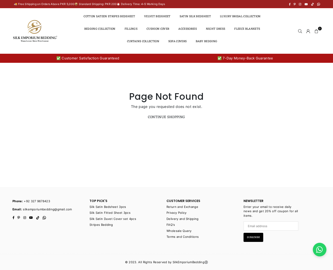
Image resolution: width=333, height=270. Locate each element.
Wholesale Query (179, 231)
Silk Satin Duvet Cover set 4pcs (112, 219)
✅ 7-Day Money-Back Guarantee (245, 58)
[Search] (300, 31)
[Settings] (308, 31)
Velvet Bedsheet (157, 16)
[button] (316, 31)
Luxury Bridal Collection (240, 16)
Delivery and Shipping (182, 219)
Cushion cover (158, 29)
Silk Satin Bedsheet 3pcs (107, 207)
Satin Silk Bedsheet (195, 16)
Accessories (187, 29)
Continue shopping (166, 117)
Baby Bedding (206, 41)
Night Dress (215, 29)
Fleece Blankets (247, 29)
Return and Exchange (182, 207)
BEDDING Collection (100, 29)
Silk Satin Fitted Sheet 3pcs (109, 212)
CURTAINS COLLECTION (143, 41)
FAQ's (170, 224)
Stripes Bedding (101, 224)
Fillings (131, 29)
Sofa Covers (177, 41)
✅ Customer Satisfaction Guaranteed (87, 58)
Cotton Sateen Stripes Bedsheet (109, 16)
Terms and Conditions (182, 236)
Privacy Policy (176, 212)
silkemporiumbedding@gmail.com (47, 209)
